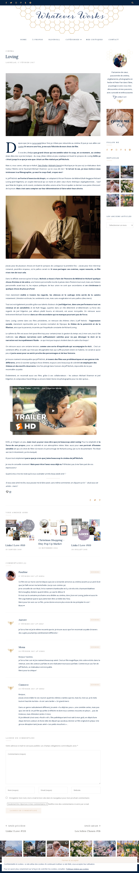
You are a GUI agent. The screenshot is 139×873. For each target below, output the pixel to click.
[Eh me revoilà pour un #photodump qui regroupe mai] (113, 186)
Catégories (72, 40)
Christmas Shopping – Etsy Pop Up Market (51, 542)
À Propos (37, 40)
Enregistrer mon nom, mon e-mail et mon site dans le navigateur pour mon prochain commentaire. (49, 798)
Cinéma (10, 51)
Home (23, 40)
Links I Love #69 (81, 545)
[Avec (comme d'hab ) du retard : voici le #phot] (113, 200)
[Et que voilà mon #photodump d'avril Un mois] (127, 186)
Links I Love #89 (15, 545)
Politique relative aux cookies (77, 869)
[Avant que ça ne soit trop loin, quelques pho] (127, 172)
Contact (114, 40)
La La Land (36, 143)
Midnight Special (55, 165)
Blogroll (54, 40)
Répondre (95, 572)
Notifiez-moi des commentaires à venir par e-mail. (68, 804)
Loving (20, 146)
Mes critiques (94, 40)
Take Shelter (43, 165)
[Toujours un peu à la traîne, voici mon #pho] (127, 200)
